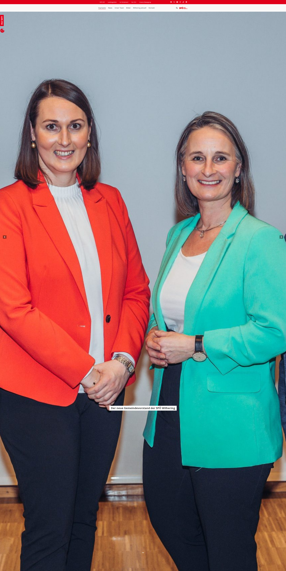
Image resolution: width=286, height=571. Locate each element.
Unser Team (119, 8)
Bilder (128, 8)
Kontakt (152, 8)
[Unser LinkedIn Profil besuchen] (186, 2)
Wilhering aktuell (139, 8)
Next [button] (276, 237)
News (110, 8)
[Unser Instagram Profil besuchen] (180, 2)
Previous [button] (13, 237)
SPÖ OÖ (102, 2)
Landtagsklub (112, 2)
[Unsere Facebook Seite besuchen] (171, 2)
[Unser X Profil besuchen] (174, 2)
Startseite (102, 8)
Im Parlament (124, 2)
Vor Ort (133, 2)
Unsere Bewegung (145, 2)
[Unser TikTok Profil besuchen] (183, 2)
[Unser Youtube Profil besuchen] (177, 2)
